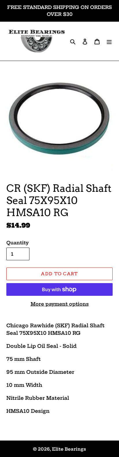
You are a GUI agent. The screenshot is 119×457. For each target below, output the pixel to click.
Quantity (17, 243)
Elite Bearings (69, 449)
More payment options (60, 304)
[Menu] (109, 41)
